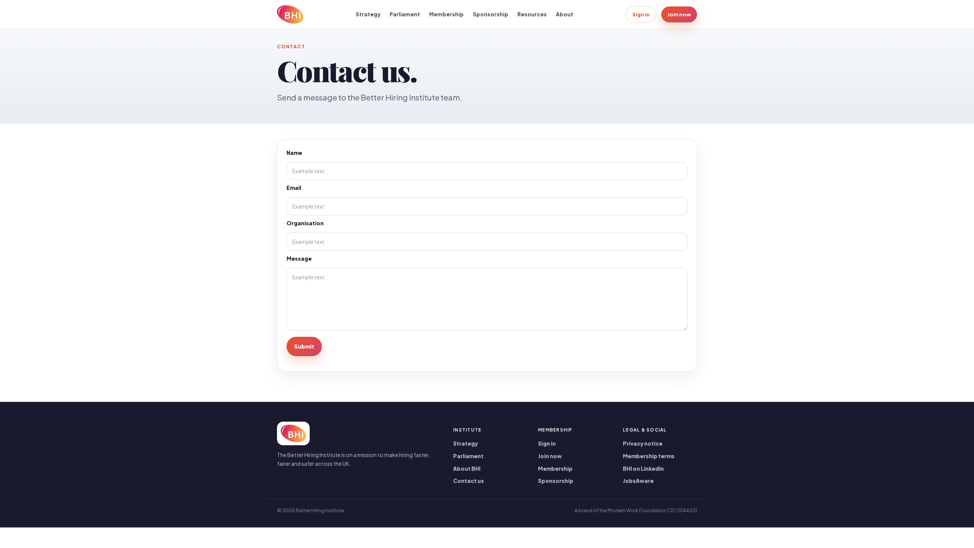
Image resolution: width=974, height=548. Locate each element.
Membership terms (649, 456)
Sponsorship (490, 14)
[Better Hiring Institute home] (290, 14)
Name (294, 153)
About (564, 14)
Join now (679, 14)
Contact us (468, 481)
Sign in (641, 14)
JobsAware (638, 481)
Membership (446, 14)
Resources (532, 14)
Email (293, 188)
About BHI (467, 468)
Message (299, 258)
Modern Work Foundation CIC (642, 510)
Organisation (305, 223)
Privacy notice (642, 443)
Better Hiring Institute (320, 510)
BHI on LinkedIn (643, 468)
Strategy (368, 14)
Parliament (405, 14)
